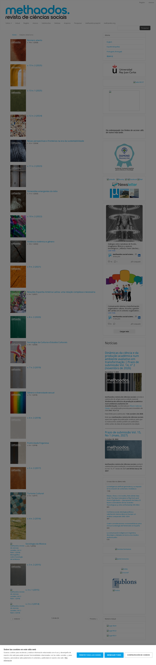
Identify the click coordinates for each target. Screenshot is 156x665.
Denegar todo (114, 655)
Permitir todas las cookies (90, 655)
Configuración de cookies (138, 655)
